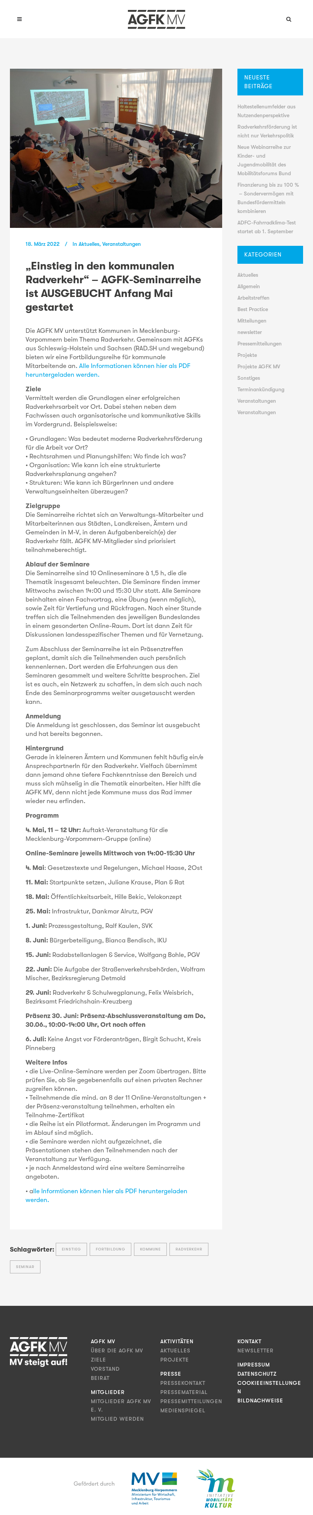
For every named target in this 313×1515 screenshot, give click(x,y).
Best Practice (252, 309)
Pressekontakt (182, 1383)
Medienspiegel (182, 1410)
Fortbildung (110, 1249)
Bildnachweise (260, 1400)
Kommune (150, 1249)
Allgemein (248, 286)
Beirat (100, 1378)
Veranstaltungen (121, 244)
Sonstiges (248, 378)
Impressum (253, 1365)
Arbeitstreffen (253, 298)
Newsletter (255, 1350)
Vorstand (105, 1369)
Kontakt (249, 1341)
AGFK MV (103, 1341)
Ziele (98, 1360)
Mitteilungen (251, 321)
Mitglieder (108, 1392)
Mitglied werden (117, 1419)
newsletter (249, 332)
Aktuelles (89, 244)
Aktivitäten (177, 1341)
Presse (170, 1374)
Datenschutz (257, 1374)
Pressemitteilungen (259, 343)
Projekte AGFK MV (258, 366)
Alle (85, 365)
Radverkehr (189, 1249)
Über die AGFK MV (117, 1350)
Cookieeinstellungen (269, 1387)
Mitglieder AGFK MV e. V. (121, 1405)
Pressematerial (184, 1392)
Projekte (247, 355)
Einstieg (71, 1249)
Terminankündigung (260, 389)
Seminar (25, 1267)
